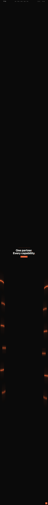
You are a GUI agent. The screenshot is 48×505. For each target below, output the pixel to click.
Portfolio (18, 1)
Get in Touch (39, 1)
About (15, 1)
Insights (25, 1)
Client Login (43, 1)
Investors (21, 1)
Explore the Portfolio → (24, 256)
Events (27, 1)
